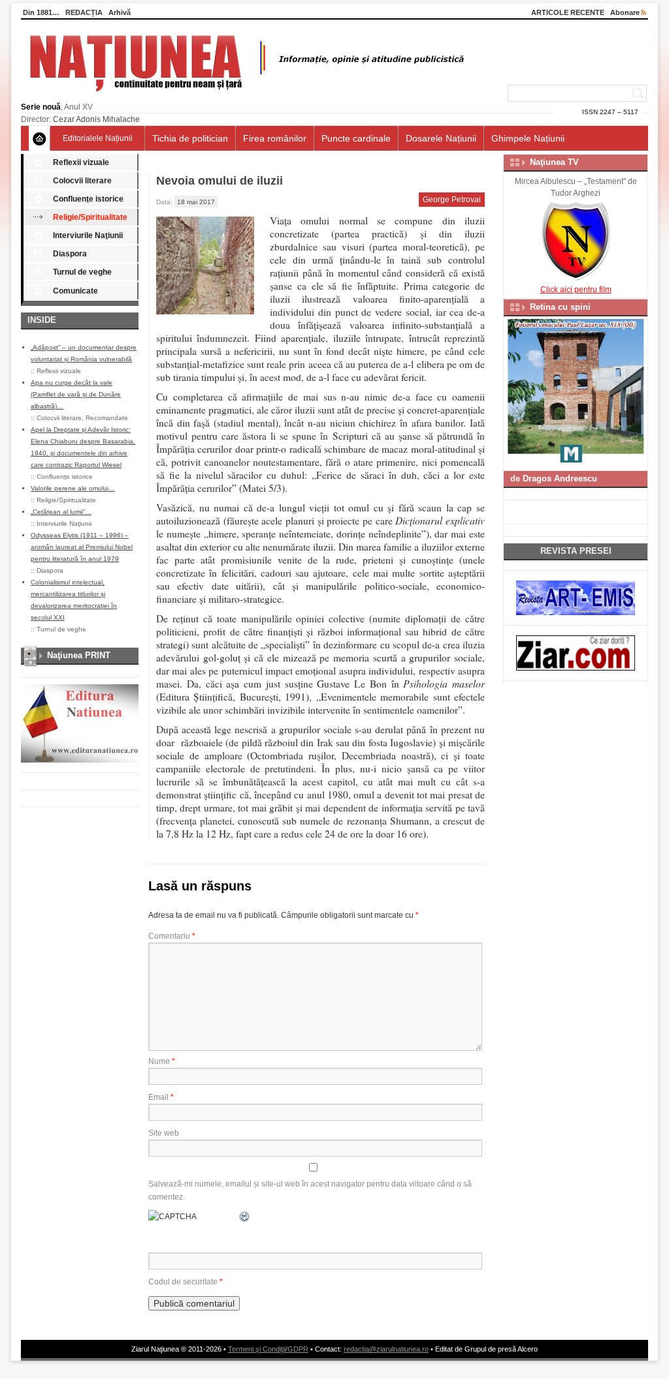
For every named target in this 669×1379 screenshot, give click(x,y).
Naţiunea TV (554, 162)
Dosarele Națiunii (441, 138)
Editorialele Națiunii (98, 138)
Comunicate (75, 291)
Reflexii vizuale (81, 162)
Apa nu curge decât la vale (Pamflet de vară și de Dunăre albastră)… (76, 394)
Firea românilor (274, 138)
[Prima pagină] (39, 138)
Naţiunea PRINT (78, 655)
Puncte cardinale (356, 138)
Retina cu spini (560, 307)
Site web (163, 1133)
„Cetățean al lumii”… (61, 511)
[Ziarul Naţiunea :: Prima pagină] (244, 95)
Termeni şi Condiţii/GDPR (268, 1349)
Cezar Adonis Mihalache (96, 119)
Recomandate (107, 417)
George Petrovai (452, 199)
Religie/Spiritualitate (90, 217)
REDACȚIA (84, 12)
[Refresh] (245, 1216)
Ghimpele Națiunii (527, 138)
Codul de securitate (183, 1281)
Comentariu (171, 936)
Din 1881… (41, 12)
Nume (161, 1061)
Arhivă (119, 12)
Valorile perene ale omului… (73, 488)
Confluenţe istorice (88, 199)
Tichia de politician (190, 138)
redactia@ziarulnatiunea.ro (386, 1349)
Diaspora (70, 253)
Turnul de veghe (82, 272)
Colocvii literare (82, 180)
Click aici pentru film (576, 289)
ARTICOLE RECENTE (567, 12)
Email (161, 1097)
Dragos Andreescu (560, 478)
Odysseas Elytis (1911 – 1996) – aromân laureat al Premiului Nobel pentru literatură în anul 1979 (82, 547)
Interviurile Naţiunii (88, 235)
